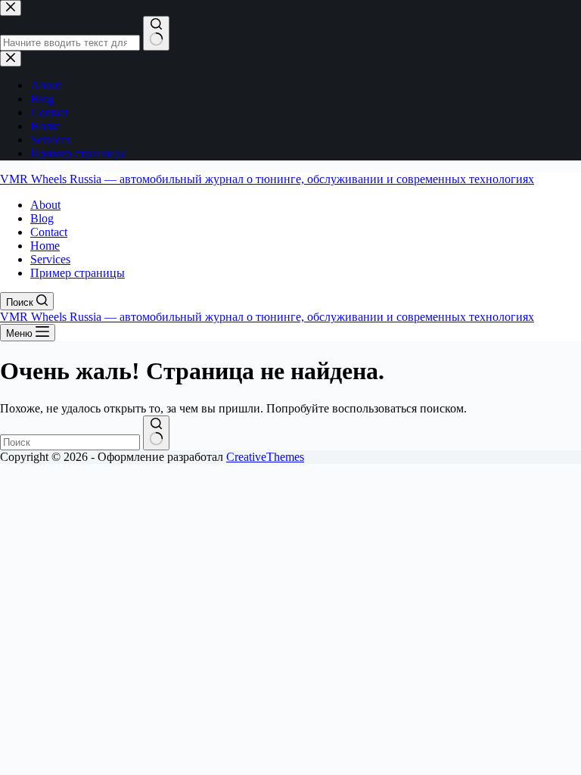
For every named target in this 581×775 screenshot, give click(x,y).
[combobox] (70, 442)
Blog (42, 218)
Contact (48, 232)
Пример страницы (77, 272)
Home (45, 245)
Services (50, 259)
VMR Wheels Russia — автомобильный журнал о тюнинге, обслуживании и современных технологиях (267, 179)
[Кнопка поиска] (156, 433)
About (45, 204)
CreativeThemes (265, 456)
